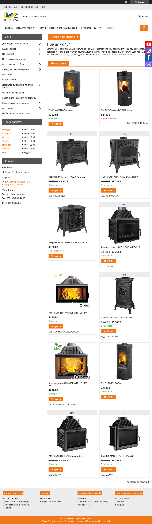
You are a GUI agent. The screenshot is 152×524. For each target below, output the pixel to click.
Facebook (119, 501)
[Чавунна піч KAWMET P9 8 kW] (124, 295)
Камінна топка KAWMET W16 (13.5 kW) (68, 313)
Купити (57, 124)
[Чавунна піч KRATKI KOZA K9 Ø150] (72, 154)
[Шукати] (144, 28)
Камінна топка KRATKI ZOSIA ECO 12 (120, 247)
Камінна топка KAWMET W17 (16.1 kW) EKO (68, 384)
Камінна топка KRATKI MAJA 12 (117, 456)
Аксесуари (7, 108)
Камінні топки (9, 49)
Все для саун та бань (13, 64)
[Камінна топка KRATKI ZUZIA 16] (72, 433)
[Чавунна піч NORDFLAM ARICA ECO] (72, 220)
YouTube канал (122, 498)
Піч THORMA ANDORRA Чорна (117, 110)
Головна (8, 28)
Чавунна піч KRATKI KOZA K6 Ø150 (119, 177)
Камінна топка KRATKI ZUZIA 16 (65, 456)
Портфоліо (85, 28)
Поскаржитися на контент (75, 521)
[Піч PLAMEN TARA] (124, 361)
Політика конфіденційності (98, 521)
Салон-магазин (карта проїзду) (92, 501)
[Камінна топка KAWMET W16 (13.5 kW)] (72, 290)
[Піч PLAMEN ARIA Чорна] (72, 88)
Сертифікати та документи (16, 505)
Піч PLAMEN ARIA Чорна (61, 110)
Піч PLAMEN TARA (111, 383)
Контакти (81, 498)
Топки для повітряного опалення (117, 54)
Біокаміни (7, 74)
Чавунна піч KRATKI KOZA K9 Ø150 (67, 177)
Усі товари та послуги (136, 482)
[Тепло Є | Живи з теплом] (11, 16)
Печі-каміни (8, 54)
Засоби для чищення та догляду (19, 98)
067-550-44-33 (84, 505)
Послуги (42, 28)
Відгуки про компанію (50, 501)
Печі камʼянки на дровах (14, 59)
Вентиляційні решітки (13, 92)
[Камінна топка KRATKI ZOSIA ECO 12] (124, 225)
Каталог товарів (23, 28)
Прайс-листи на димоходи (63, 28)
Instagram (119, 505)
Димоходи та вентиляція (15, 43)
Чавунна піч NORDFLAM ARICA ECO (68, 242)
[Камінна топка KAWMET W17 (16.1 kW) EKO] (72, 361)
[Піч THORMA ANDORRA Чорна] (124, 88)
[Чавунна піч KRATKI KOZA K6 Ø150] (124, 154)
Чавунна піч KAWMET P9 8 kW (116, 317)
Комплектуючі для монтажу (16, 103)
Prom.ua (90, 518)
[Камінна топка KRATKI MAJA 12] (124, 433)
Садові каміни (9, 79)
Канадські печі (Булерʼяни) (15, 69)
